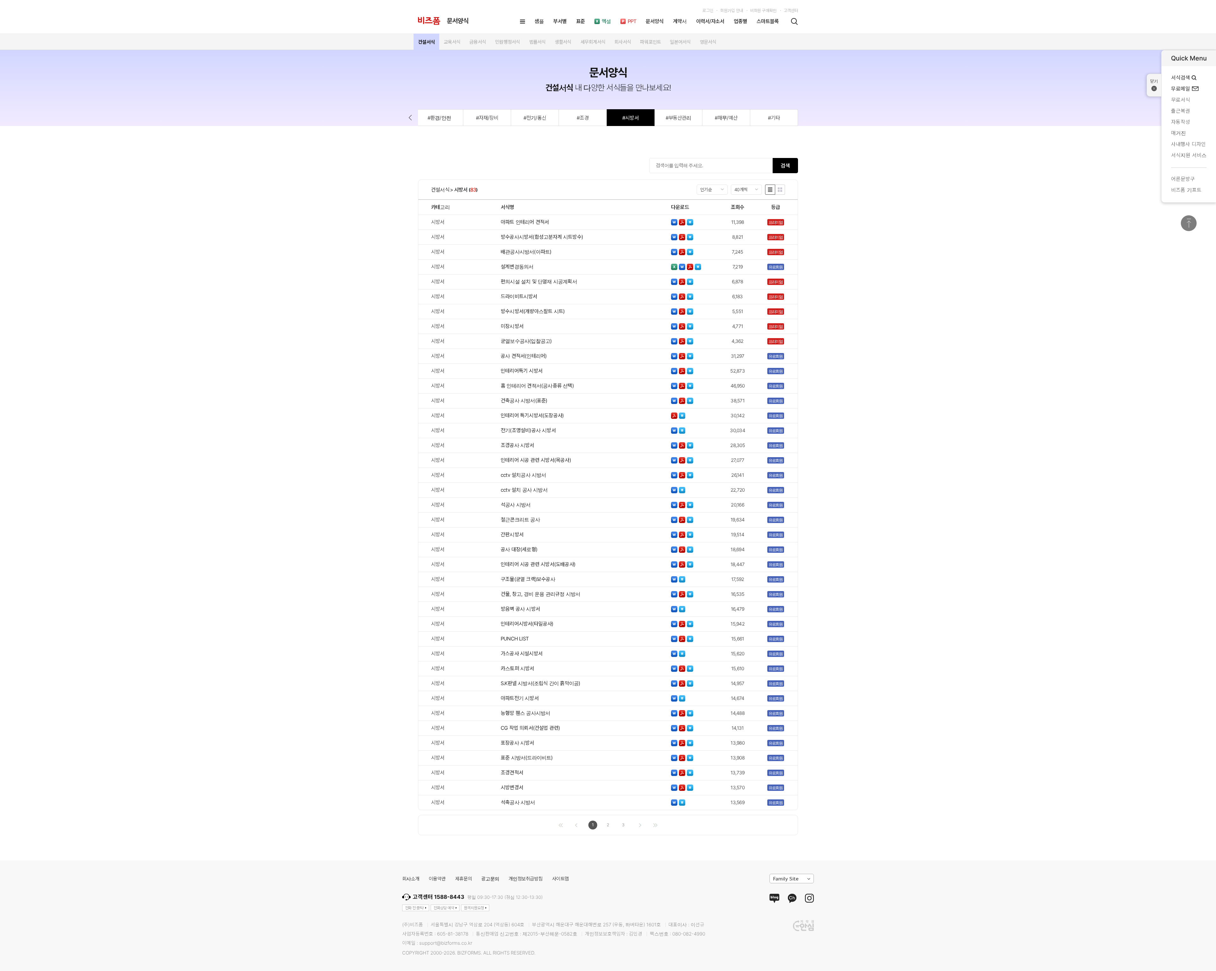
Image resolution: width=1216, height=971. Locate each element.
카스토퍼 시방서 (517, 668)
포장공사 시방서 (517, 743)
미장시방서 (512, 326)
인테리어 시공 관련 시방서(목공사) (536, 460)
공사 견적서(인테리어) (524, 356)
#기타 (774, 118)
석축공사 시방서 (518, 802)
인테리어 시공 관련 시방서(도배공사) (538, 564)
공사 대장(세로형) (519, 549)
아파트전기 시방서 (520, 698)
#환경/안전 (439, 118)
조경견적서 (512, 772)
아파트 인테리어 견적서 (525, 222)
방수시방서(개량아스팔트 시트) (533, 311)
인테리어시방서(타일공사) (527, 624)
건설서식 (440, 189)
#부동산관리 (678, 118)
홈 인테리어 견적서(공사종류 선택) (537, 385)
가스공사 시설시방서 (521, 653)
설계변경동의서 (517, 266)
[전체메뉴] (522, 21)
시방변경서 (512, 787)
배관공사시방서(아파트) (526, 252)
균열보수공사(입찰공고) (526, 341)
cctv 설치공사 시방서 (523, 475)
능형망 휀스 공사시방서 (525, 713)
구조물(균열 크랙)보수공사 (528, 579)
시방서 (461, 189)
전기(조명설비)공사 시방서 (528, 430)
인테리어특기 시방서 (521, 371)
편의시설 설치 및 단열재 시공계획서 (539, 281)
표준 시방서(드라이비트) (527, 757)
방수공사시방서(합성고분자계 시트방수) (542, 237)
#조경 (582, 118)
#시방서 (630, 118)
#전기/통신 (534, 118)
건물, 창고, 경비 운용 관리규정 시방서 (540, 594)
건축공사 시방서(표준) (524, 400)
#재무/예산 (726, 118)
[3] (655, 825)
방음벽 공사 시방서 (520, 609)
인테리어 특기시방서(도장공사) (532, 415)
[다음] (640, 825)
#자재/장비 (487, 118)
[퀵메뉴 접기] (1154, 85)
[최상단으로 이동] (1189, 223)
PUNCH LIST (515, 638)
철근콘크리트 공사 (520, 519)
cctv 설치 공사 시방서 (524, 490)
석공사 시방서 (515, 504)
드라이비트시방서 (519, 296)
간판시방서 (512, 534)
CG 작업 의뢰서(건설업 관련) (530, 728)
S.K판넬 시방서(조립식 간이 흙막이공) (540, 683)
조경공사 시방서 (517, 445)
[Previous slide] (410, 118)
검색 (785, 165)
